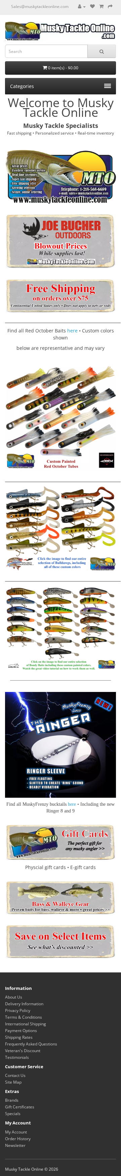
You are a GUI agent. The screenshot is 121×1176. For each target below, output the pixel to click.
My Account (16, 1132)
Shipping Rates (19, 1037)
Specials (13, 1113)
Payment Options (21, 1030)
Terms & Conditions (23, 1017)
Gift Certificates (19, 1107)
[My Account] (82, 6)
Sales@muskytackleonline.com (40, 6)
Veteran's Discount (22, 1050)
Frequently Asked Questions (31, 1044)
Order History (18, 1139)
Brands (11, 1100)
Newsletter (15, 1145)
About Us (13, 997)
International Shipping (25, 1024)
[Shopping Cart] (101, 6)
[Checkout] (110, 6)
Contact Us (15, 1075)
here (72, 330)
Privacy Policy (17, 1010)
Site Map (13, 1082)
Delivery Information (24, 1004)
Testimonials (17, 1057)
